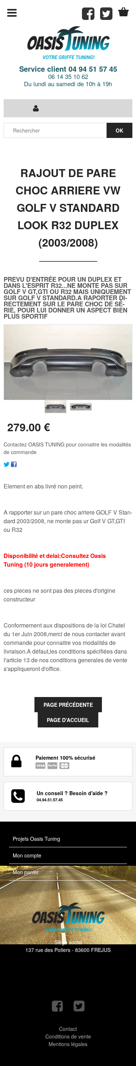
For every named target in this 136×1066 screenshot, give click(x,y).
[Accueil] (68, 43)
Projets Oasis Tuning (36, 838)
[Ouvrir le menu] (12, 12)
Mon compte (27, 855)
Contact (68, 1028)
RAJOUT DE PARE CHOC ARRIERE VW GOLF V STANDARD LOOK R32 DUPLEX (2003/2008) (68, 207)
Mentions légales (68, 1044)
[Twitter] (6, 463)
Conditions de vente (68, 1036)
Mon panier (26, 872)
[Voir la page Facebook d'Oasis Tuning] (57, 1006)
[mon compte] (36, 108)
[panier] (123, 11)
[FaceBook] (14, 463)
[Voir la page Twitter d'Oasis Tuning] (79, 1006)
